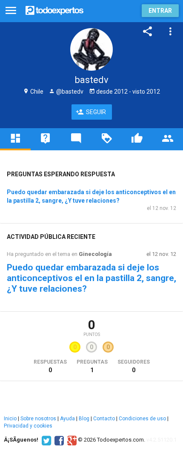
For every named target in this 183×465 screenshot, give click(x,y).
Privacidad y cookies (28, 426)
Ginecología (95, 254)
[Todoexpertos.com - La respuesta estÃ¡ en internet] (54, 9)
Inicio (10, 419)
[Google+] (71, 439)
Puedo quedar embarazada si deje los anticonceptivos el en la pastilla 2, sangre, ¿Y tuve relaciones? (91, 278)
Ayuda (67, 419)
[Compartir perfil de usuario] (147, 31)
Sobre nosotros (38, 419)
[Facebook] (58, 439)
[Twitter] (45, 439)
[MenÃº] (11, 11)
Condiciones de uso (142, 419)
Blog (84, 419)
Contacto (104, 419)
